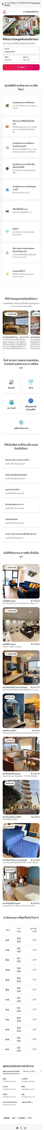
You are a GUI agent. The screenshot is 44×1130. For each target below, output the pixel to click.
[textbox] (12, 60)
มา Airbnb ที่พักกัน (30, 12)
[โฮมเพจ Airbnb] (4, 11)
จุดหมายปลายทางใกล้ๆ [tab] (11, 1071)
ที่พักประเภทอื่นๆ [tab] (29, 1071)
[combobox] (21, 51)
